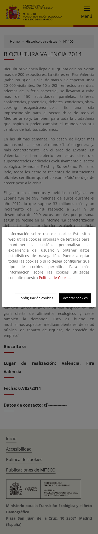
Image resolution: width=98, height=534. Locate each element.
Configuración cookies (36, 298)
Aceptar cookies (75, 298)
